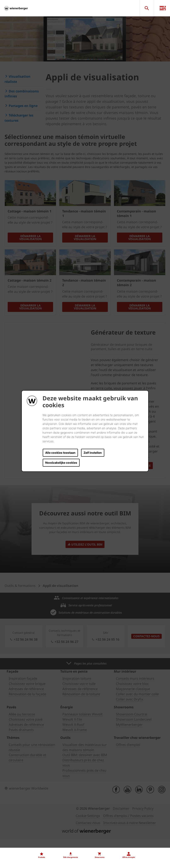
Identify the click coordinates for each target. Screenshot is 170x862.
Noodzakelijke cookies (61, 462)
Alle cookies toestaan (60, 452)
